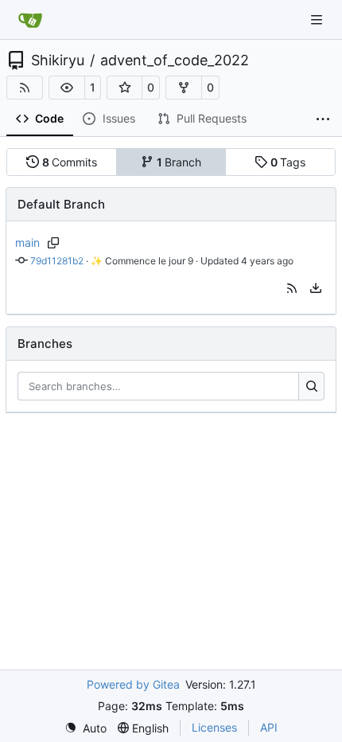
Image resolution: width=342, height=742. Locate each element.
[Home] (30, 20)
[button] (67, 88)
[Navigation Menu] (318, 19)
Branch (179, 162)
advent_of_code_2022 (174, 60)
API (269, 727)
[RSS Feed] (24, 88)
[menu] (316, 288)
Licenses (214, 727)
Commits (70, 162)
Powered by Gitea (133, 684)
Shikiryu (57, 60)
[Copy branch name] (53, 242)
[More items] (323, 119)
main (27, 242)
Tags (288, 162)
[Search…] (311, 386)
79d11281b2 (57, 261)
